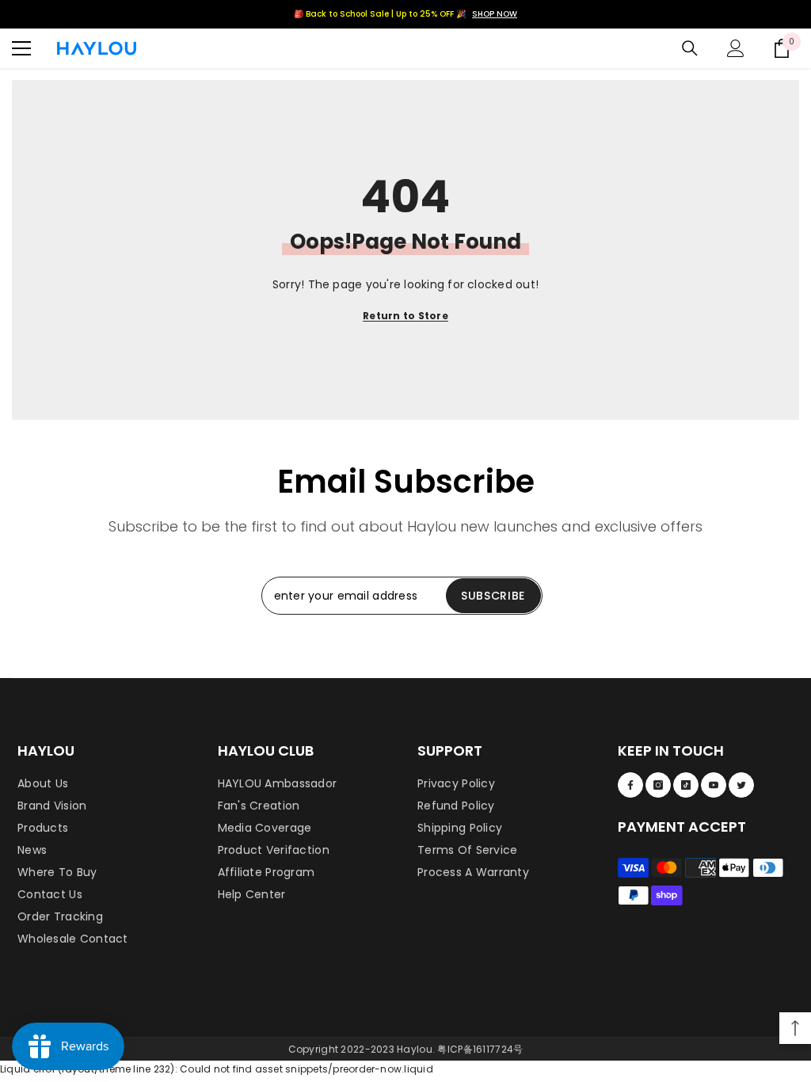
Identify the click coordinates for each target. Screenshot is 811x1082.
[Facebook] (630, 785)
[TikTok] (686, 785)
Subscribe (493, 596)
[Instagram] (658, 785)
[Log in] (735, 48)
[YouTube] (713, 785)
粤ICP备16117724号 (480, 1049)
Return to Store (405, 315)
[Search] (689, 48)
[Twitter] (741, 785)
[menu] (21, 48)
